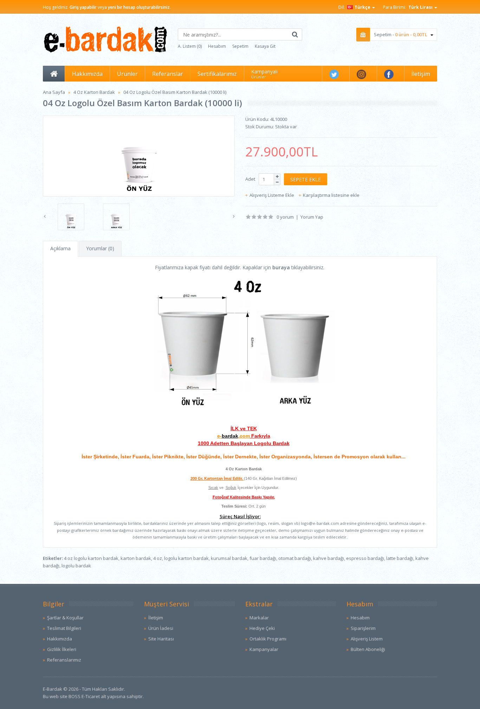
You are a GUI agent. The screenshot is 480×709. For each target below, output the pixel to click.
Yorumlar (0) (100, 248)
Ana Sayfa (54, 92)
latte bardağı (399, 558)
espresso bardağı (365, 558)
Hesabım (217, 46)
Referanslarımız (64, 660)
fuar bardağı (262, 558)
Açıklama (60, 248)
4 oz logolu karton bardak (91, 558)
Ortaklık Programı (267, 639)
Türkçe (362, 7)
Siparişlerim (363, 628)
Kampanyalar (263, 649)
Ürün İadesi (160, 628)
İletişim (155, 617)
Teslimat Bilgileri (64, 628)
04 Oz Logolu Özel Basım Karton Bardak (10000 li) (174, 92)
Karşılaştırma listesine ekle (331, 195)
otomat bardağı (294, 558)
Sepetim (240, 46)
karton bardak (136, 558)
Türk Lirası (421, 7)
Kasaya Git (265, 46)
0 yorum (285, 217)
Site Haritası (161, 639)
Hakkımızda (59, 639)
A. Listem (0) (190, 46)
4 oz (157, 558)
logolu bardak (76, 565)
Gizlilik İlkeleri (61, 649)
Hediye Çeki (262, 628)
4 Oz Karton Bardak (94, 92)
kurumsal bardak (229, 558)
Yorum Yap (311, 217)
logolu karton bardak (186, 558)
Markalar (259, 617)
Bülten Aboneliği (368, 649)
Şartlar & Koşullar (65, 617)
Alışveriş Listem (367, 639)
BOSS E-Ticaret (84, 696)
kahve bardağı (328, 558)
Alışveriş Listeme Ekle (271, 195)
